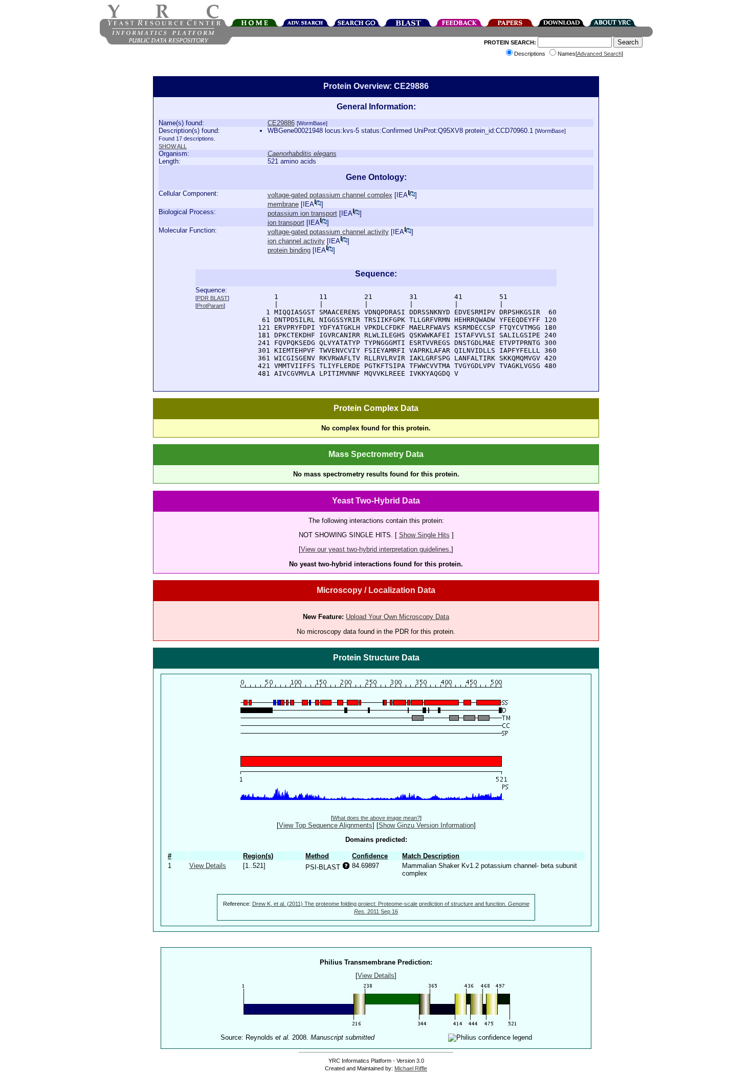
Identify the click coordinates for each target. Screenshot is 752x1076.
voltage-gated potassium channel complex (330, 195)
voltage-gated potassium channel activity (328, 232)
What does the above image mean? (376, 818)
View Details (207, 865)
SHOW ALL (173, 146)
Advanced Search (599, 54)
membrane (283, 204)
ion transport (286, 222)
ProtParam (210, 306)
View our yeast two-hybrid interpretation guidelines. (376, 549)
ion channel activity (296, 241)
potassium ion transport (302, 213)
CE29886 (281, 123)
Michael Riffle (410, 1068)
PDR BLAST (212, 298)
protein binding (289, 250)
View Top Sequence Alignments (325, 825)
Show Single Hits (424, 535)
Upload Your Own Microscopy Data (397, 617)
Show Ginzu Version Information (426, 825)
